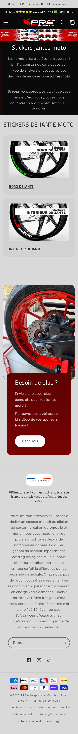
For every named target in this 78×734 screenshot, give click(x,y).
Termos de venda (32, 721)
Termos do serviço (58, 707)
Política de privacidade (27, 707)
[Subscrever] (64, 642)
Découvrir (30, 441)
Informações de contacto (54, 714)
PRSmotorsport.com (34, 695)
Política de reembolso (46, 701)
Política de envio (23, 714)
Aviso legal (54, 721)
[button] (6, 22)
